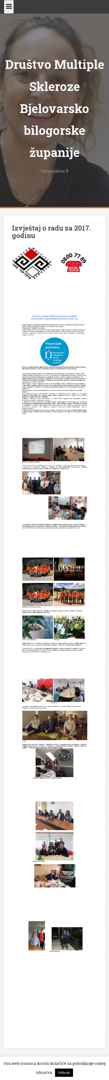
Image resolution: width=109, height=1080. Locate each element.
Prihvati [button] (64, 1073)
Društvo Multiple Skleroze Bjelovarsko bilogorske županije (54, 108)
